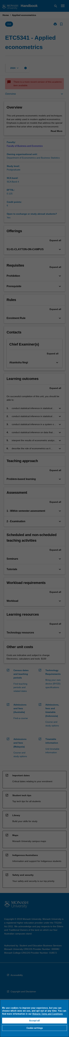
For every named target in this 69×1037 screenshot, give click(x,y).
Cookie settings (34, 1028)
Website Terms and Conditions (47, 1013)
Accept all (34, 1020)
